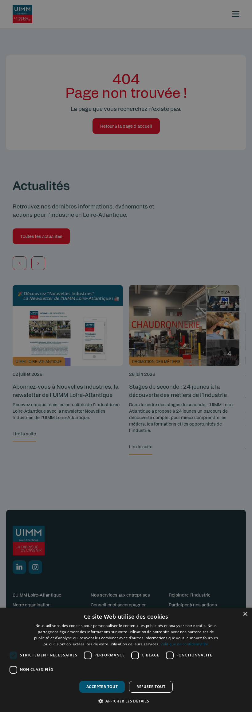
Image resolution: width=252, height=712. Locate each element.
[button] (126, 701)
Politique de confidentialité (184, 644)
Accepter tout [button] (102, 686)
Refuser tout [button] (150, 686)
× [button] (245, 614)
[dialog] (126, 660)
